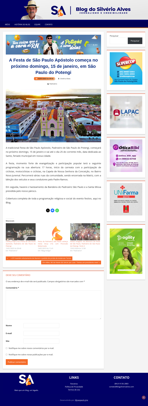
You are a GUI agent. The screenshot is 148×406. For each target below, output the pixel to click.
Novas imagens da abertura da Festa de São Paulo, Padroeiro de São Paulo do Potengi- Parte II (85, 243)
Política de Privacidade (74, 386)
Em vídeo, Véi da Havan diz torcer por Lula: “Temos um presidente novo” (70, 262)
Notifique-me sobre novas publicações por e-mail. (31, 354)
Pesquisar (114, 35)
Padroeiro (53, 84)
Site (7, 341)
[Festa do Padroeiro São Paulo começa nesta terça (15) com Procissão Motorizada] (53, 231)
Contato (48, 24)
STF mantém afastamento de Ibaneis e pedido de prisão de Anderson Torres (41, 258)
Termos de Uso (74, 389)
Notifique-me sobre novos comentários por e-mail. (31, 348)
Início (7, 24)
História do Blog (22, 24)
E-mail (9, 333)
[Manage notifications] (144, 397)
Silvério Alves (65, 78)
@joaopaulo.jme (81, 400)
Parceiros (74, 383)
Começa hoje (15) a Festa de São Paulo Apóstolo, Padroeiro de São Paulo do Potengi (21, 243)
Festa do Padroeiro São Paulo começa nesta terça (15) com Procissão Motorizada (53, 243)
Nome (9, 325)
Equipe (37, 24)
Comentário (12, 287)
